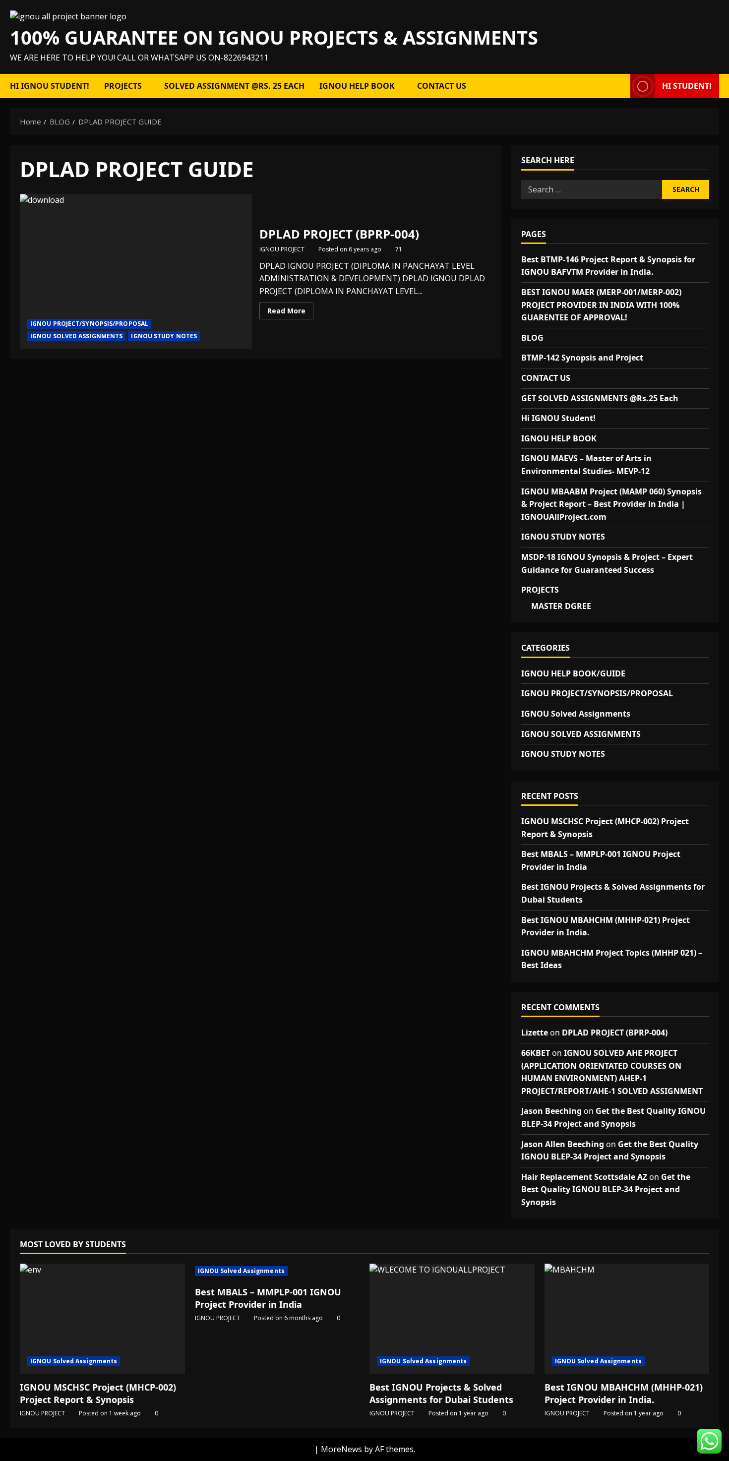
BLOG (532, 337)
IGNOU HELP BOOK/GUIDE (573, 673)
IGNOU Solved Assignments (575, 713)
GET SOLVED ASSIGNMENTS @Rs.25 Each (599, 398)
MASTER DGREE (561, 606)
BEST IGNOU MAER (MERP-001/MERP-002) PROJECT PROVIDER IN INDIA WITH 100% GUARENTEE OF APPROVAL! (601, 305)
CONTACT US (441, 85)
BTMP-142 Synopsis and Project (582, 357)
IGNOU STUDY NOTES (164, 336)
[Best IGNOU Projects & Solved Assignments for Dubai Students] (452, 1319)
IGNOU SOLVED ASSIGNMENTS (76, 336)
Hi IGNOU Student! (49, 85)
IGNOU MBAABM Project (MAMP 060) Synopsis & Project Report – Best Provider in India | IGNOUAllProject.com (611, 504)
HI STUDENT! (687, 85)
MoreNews (341, 1449)
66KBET (535, 1052)
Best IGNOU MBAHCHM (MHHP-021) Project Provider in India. (624, 1393)
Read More (290, 312)
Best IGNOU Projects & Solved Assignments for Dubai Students (441, 1393)
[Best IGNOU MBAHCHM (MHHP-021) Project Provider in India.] (627, 1319)
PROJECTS (123, 85)
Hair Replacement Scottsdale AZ (584, 1176)
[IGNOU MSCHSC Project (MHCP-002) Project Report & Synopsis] (102, 1319)
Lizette (534, 1032)
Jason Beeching (551, 1110)
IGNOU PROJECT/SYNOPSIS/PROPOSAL (89, 323)
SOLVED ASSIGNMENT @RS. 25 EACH (234, 85)
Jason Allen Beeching (562, 1144)
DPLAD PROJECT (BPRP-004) (136, 271)
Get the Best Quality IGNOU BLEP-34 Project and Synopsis (605, 1189)
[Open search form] (620, 86)
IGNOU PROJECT (281, 249)
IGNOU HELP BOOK (357, 85)
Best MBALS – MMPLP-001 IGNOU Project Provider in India (268, 1298)
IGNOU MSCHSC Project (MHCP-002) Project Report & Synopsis (98, 1393)
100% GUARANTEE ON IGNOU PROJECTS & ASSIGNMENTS (274, 37)
